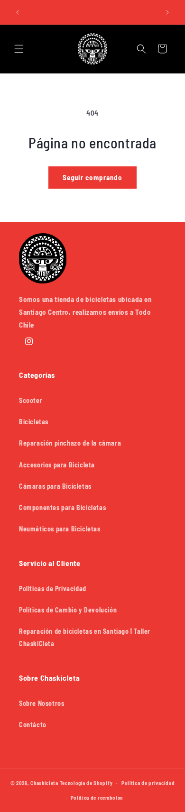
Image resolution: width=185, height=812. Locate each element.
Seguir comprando (92, 177)
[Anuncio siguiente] (167, 12)
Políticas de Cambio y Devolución (68, 610)
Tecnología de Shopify (86, 783)
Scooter (30, 400)
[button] (19, 48)
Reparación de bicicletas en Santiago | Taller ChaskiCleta (84, 637)
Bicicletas (33, 422)
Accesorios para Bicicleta (57, 465)
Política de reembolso (97, 797)
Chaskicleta (44, 783)
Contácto (32, 725)
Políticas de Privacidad (52, 588)
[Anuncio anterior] (17, 12)
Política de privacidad (148, 783)
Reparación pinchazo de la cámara (70, 443)
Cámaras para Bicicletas (55, 486)
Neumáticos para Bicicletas (60, 529)
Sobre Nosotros (41, 703)
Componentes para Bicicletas (62, 507)
